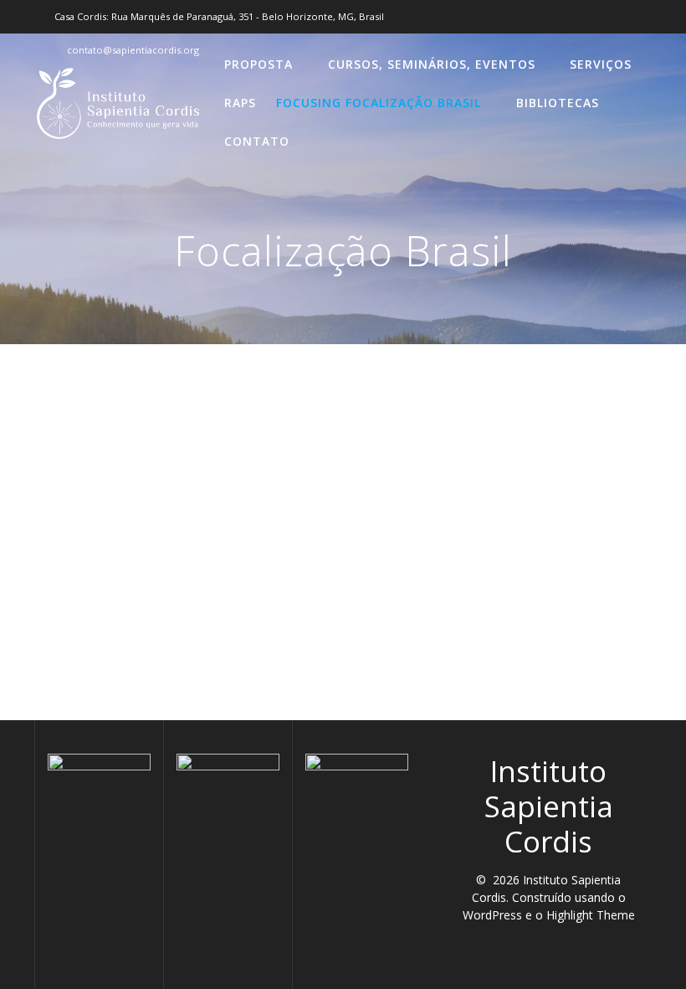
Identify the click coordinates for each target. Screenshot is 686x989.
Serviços (601, 64)
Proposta (258, 64)
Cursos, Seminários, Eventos (431, 64)
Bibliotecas (557, 103)
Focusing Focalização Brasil (378, 103)
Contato (256, 141)
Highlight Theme (590, 915)
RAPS (240, 103)
